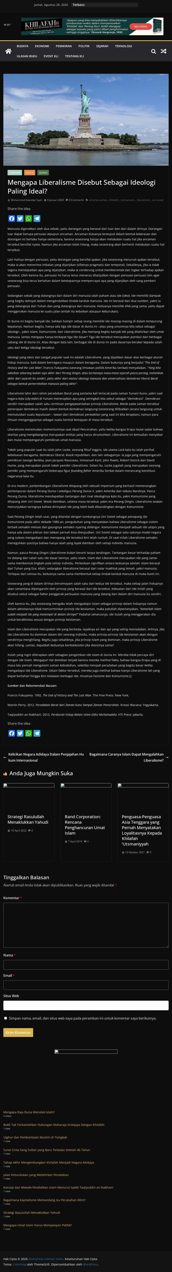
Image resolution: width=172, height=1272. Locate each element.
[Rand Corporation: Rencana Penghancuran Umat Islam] (86, 786)
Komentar (12, 898)
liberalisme (143, 200)
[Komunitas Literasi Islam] (8, 51)
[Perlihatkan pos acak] (164, 51)
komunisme (128, 200)
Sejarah (102, 46)
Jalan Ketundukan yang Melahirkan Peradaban (36, 1175)
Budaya (22, 46)
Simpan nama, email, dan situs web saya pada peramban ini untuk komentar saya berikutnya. (82, 1018)
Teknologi (123, 46)
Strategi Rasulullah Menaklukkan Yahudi (28, 819)
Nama (9, 955)
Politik (84, 46)
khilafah (114, 200)
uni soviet (157, 200)
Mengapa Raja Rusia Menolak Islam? (29, 1112)
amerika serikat (98, 200)
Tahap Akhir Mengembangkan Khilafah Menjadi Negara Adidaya (48, 1162)
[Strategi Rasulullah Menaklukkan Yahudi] (28, 786)
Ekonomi (42, 46)
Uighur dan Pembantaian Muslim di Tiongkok (35, 1137)
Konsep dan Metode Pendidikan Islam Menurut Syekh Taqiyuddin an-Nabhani (58, 1187)
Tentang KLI (74, 56)
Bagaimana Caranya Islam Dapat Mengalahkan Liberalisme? (126, 757)
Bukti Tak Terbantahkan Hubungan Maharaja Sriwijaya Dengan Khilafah (53, 1125)
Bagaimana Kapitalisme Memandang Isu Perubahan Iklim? (44, 1200)
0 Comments (76, 200)
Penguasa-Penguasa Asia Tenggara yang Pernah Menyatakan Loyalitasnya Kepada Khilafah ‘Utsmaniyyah (142, 830)
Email (9, 975)
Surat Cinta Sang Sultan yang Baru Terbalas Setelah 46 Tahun (46, 1150)
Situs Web (11, 996)
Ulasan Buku (27, 56)
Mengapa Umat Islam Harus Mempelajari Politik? (37, 1225)
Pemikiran (64, 46)
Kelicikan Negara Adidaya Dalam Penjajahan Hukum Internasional (46, 757)
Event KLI (51, 56)
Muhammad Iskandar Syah (26, 200)
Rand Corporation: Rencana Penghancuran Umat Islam (85, 825)
